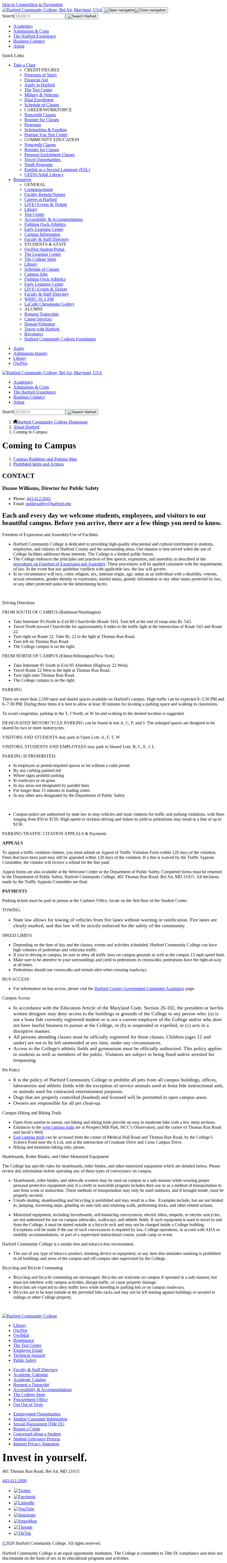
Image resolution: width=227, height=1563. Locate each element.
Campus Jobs (36, 274)
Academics (23, 26)
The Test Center (38, 89)
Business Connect (29, 41)
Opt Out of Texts (28, 1404)
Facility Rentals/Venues (44, 194)
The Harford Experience (34, 36)
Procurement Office (30, 1399)
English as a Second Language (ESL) (57, 169)
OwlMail (21, 1335)
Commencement (38, 189)
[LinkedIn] (24, 1502)
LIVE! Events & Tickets (45, 204)
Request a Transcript (31, 1384)
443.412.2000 (14, 1480)
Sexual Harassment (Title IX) (38, 1424)
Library (30, 209)
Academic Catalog (29, 1379)
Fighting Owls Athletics (45, 224)
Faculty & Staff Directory (46, 239)
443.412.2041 (39, 498)
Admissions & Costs (31, 31)
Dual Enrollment (38, 99)
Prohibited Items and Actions (38, 464)
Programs (32, 124)
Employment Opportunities (37, 1414)
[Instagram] (24, 1515)
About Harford (26, 427)
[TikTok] (22, 1533)
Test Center (34, 214)
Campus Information (42, 234)
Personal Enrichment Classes (49, 154)
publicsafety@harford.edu (48, 503)
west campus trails (58, 1127)
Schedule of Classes (41, 104)
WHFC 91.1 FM (39, 299)
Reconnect (33, 334)
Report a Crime (26, 1429)
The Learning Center (42, 254)
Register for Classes (41, 119)
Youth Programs (38, 164)
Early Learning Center (43, 229)
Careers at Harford (40, 199)
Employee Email (27, 1350)
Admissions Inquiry (30, 353)
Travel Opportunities (42, 159)
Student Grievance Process (36, 1439)
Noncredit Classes (40, 114)
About (18, 46)
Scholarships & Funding (45, 129)
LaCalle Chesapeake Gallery (49, 304)
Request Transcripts (41, 314)
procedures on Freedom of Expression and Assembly (59, 564)
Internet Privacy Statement (36, 1443)
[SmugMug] (25, 1521)
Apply (18, 348)
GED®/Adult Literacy (44, 174)
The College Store (40, 259)
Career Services (38, 319)
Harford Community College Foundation (60, 339)
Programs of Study (40, 75)
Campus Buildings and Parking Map (45, 459)
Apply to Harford (39, 84)
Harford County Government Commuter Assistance (139, 988)
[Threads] (23, 1527)
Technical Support (29, 1355)
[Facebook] (24, 1496)
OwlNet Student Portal (44, 249)
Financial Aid (36, 79)
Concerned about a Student (37, 1434)
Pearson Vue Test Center (46, 134)
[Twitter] (22, 1490)
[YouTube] (24, 1509)
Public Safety (25, 1360)
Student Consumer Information (40, 1419)
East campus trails (29, 1137)
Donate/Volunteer (39, 324)
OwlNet (20, 363)
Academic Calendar (30, 1374)
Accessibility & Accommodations (53, 219)
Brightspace (23, 1340)
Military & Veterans (41, 94)
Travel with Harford (42, 329)
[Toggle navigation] (135, 10)
